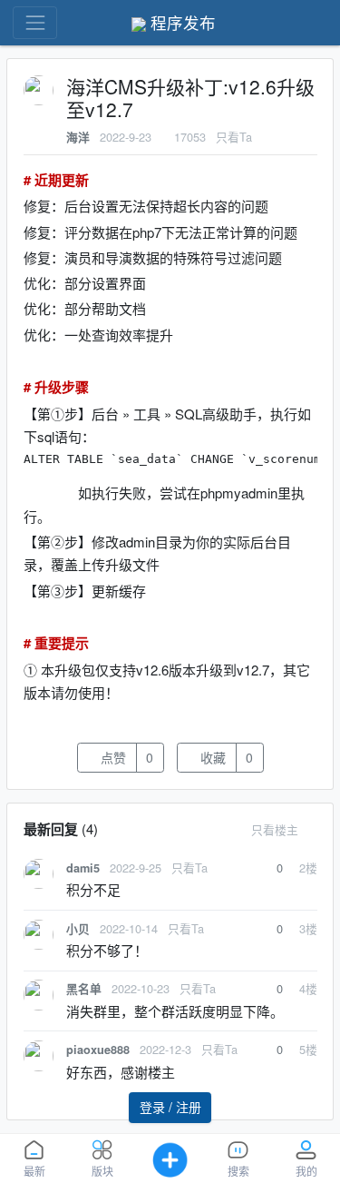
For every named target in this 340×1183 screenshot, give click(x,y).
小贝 (78, 929)
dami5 (83, 868)
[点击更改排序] (312, 829)
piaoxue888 (98, 1049)
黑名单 (84, 989)
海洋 (78, 137)
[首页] (308, 22)
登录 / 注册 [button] (170, 1107)
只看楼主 (274, 829)
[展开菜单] (35, 22)
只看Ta (234, 136)
